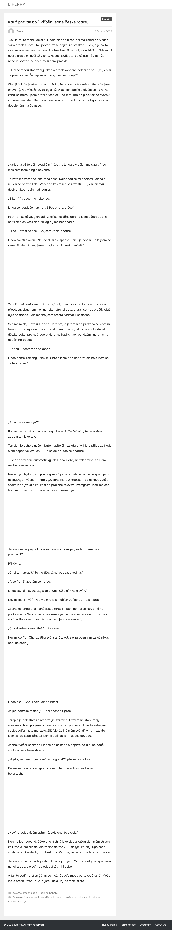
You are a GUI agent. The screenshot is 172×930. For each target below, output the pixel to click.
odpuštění (84, 897)
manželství (70, 897)
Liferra (17, 4)
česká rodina (20, 897)
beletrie (106, 19)
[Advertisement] (60, 135)
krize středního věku (50, 897)
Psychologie (30, 893)
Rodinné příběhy (48, 893)
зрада (23, 901)
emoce (33, 897)
